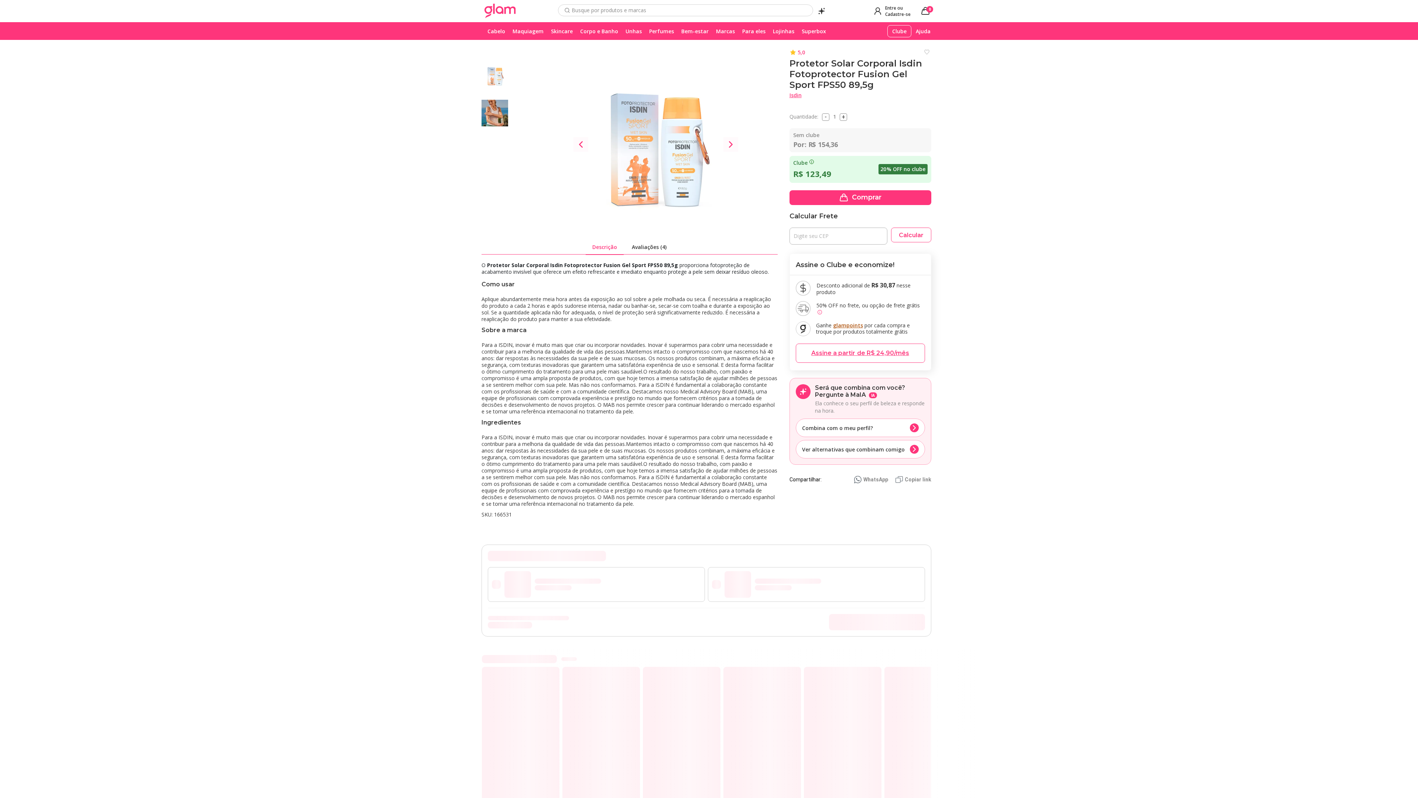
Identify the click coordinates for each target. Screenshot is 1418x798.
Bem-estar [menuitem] (695, 31)
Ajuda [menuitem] (923, 31)
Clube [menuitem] (899, 31)
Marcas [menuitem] (725, 31)
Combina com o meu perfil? (837, 428)
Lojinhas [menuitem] (783, 31)
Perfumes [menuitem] (661, 31)
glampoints (848, 325)
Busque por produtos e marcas (609, 10)
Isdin (796, 95)
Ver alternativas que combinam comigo (853, 449)
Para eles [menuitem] (753, 31)
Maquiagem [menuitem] (528, 31)
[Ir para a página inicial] (500, 11)
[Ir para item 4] (929, 667)
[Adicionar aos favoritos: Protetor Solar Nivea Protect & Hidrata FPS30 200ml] (632, 683)
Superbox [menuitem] (814, 31)
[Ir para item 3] (923, 667)
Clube (800, 163)
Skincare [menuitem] (562, 31)
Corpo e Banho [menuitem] (599, 31)
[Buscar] (567, 10)
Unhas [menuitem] (634, 31)
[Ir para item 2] (917, 667)
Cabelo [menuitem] (496, 31)
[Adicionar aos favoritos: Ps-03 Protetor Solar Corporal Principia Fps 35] (551, 683)
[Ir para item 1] (911, 667)
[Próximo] (931, 747)
